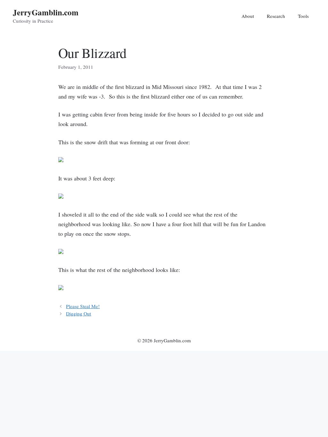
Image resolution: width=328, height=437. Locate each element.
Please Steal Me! (83, 306)
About (248, 16)
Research (276, 16)
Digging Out (78, 313)
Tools (303, 16)
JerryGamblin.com (45, 12)
